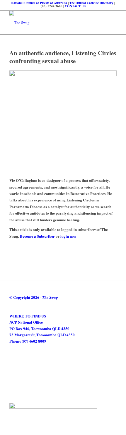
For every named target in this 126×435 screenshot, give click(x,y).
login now (68, 236)
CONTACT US (75, 6)
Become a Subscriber (37, 236)
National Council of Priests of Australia (39, 3)
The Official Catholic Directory (91, 3)
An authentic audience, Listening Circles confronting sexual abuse (62, 57)
